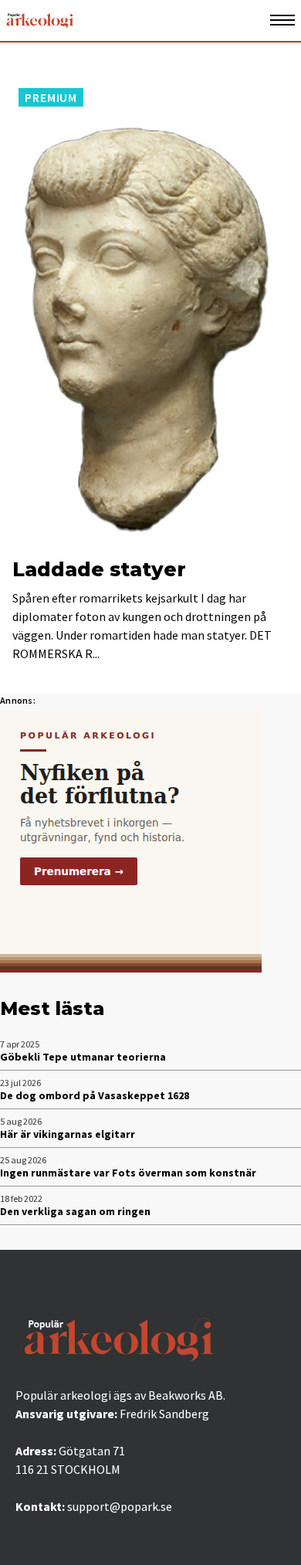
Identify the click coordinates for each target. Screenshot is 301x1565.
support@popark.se (119, 1506)
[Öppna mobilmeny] (282, 20)
